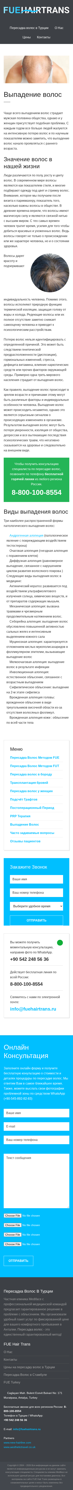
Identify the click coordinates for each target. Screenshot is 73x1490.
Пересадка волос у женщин (31, 791)
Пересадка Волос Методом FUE (34, 757)
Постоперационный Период (32, 807)
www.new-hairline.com (17, 1442)
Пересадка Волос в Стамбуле (25, 1374)
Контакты (43, 37)
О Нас (59, 28)
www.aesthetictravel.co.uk (19, 1447)
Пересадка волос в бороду (31, 774)
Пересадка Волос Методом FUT (34, 766)
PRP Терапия (20, 816)
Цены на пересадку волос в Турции (29, 1367)
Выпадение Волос (24, 824)
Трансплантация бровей (29, 782)
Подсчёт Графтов (23, 799)
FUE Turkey (12, 1382)
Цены (27, 37)
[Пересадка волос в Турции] (36, 13)
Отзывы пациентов (25, 841)
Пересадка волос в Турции (29, 28)
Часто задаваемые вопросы (32, 833)
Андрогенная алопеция (26, 535)
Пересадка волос (30, 1329)
